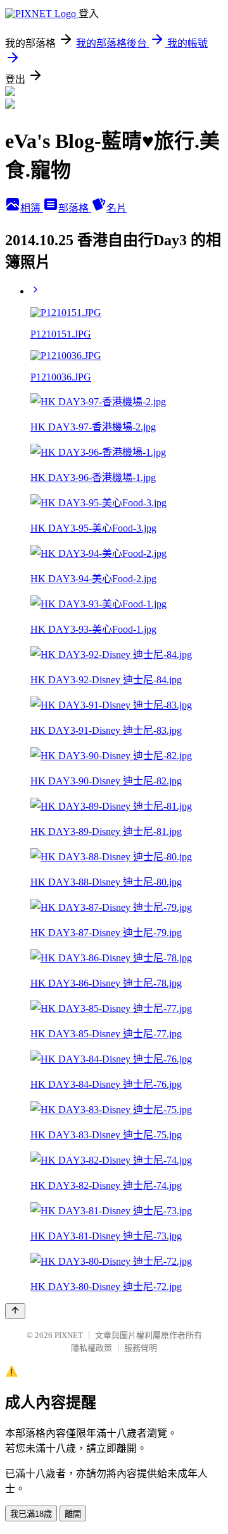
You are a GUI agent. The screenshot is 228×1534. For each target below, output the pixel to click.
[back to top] (15, 1311)
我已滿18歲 (31, 1514)
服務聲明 (140, 1348)
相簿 (31, 208)
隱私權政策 (91, 1348)
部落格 (74, 208)
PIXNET (68, 1335)
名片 (116, 208)
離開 (73, 1514)
